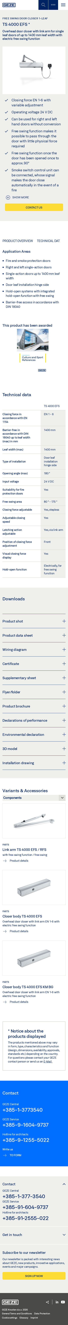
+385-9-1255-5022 (25, 1140)
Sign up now (34, 1276)
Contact (8, 1184)
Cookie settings (9, 1317)
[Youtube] (63, 1302)
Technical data (49, 241)
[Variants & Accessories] (34, 798)
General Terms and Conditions (17, 1313)
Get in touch (12, 1235)
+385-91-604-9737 (25, 1207)
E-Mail (48, 1061)
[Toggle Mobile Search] (43, 5)
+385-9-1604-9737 (25, 1125)
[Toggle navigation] (63, 5)
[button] (47, 1302)
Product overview (17, 241)
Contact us (34, 207)
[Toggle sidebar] (53, 5)
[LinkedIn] (57, 1302)
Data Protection (42, 1313)
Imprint (34, 1317)
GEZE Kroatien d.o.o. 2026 (15, 1309)
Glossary (23, 1317)
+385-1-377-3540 (23, 1196)
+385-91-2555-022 (25, 1218)
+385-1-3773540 (22, 1110)
